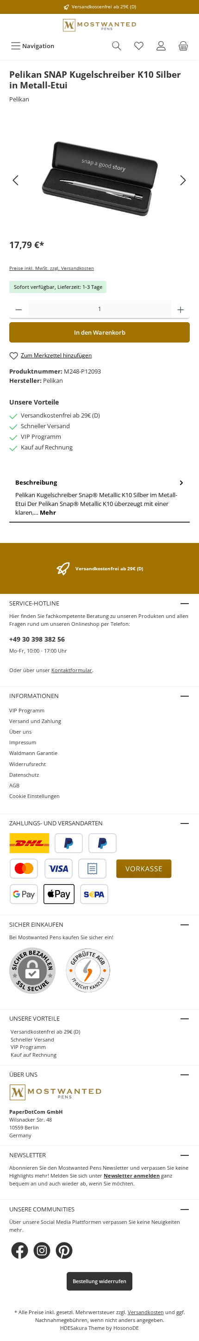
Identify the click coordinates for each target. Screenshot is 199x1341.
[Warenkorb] (183, 46)
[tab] (99, 498)
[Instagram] (41, 1250)
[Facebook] (19, 1250)
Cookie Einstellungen (34, 795)
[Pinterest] (64, 1250)
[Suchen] (117, 46)
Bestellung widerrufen (99, 1281)
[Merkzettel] (139, 46)
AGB (14, 785)
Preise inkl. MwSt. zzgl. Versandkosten (51, 268)
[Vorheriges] (16, 180)
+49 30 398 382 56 (37, 639)
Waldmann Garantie (33, 752)
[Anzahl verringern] (18, 309)
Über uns (20, 731)
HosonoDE (126, 1327)
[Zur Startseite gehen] (99, 25)
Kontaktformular (71, 670)
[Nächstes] (183, 180)
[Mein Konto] (161, 46)
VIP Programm (26, 710)
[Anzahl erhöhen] (180, 309)
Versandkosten (146, 1312)
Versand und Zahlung (35, 720)
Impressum (22, 742)
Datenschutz (24, 774)
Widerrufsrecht (27, 764)
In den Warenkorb (99, 332)
